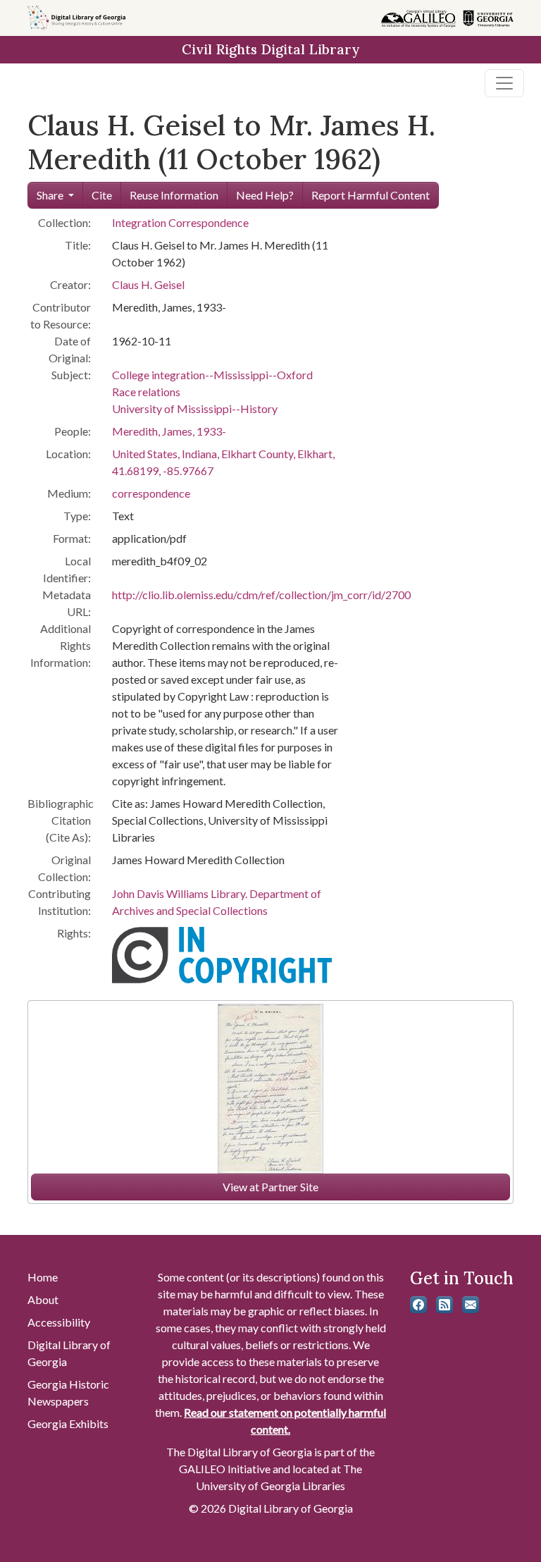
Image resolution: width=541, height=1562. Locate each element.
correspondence (151, 493)
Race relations (146, 391)
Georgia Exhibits (67, 1423)
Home (42, 1277)
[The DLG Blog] (444, 1304)
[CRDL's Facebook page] (418, 1304)
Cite (102, 195)
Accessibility (58, 1322)
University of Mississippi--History (195, 408)
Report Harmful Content (370, 195)
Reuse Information (174, 195)
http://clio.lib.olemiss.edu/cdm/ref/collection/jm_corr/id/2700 (261, 594)
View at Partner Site (270, 1186)
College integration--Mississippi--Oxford (212, 374)
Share (50, 195)
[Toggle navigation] (504, 83)
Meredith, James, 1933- (169, 431)
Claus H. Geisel (148, 284)
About (42, 1299)
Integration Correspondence (180, 222)
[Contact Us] (470, 1304)
